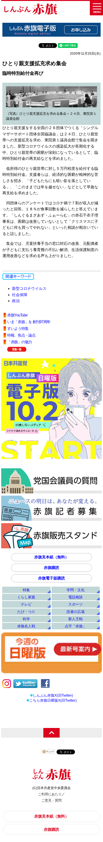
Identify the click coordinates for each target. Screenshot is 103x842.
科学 (26, 619)
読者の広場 (76, 612)
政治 (16, 301)
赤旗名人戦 (26, 626)
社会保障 (19, 295)
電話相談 (75, 597)
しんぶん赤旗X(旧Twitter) (53, 695)
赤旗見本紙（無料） (51, 557)
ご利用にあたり (50, 794)
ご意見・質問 (51, 800)
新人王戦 (75, 619)
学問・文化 (76, 590)
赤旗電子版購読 (51, 578)
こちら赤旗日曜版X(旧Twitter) (53, 700)
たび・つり (26, 612)
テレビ (26, 604)
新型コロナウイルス (29, 288)
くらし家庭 (26, 597)
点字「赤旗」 (75, 626)
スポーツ (75, 604)
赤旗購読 (51, 568)
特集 (26, 590)
